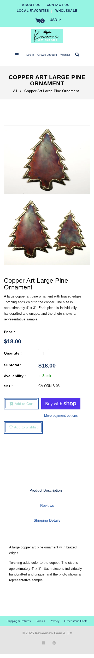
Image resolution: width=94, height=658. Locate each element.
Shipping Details (47, 520)
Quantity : (13, 353)
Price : (9, 332)
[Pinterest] (54, 643)
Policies (40, 621)
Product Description (46, 490)
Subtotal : (12, 365)
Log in (30, 54)
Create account (47, 54)
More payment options (61, 415)
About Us (31, 5)
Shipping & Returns (19, 621)
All (15, 91)
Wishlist (65, 54)
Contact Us (58, 5)
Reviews (47, 505)
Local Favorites (33, 10)
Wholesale (66, 10)
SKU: (8, 386)
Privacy (55, 621)
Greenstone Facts (75, 621)
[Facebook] (43, 643)
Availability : (15, 376)
